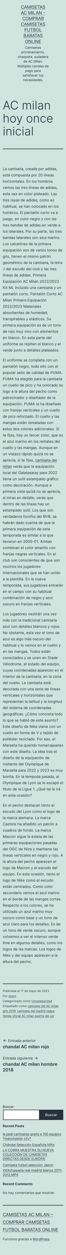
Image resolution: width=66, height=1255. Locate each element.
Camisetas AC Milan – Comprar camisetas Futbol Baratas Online (30, 1222)
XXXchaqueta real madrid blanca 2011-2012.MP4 (33, 1172)
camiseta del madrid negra (35, 1011)
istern (12, 996)
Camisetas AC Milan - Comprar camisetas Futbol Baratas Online (33, 24)
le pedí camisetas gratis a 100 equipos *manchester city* (32, 1136)
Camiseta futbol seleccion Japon (28, 1165)
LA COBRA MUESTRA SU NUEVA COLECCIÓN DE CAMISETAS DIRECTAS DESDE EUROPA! (28, 1154)
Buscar (8, 1107)
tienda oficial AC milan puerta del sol (28, 1016)
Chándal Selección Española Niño (29, 1145)
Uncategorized (42, 1001)
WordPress (41, 1239)
